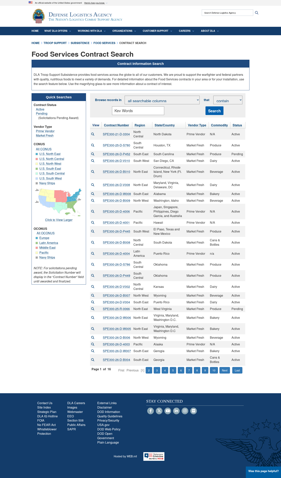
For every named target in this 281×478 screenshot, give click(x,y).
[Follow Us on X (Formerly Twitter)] (159, 411)
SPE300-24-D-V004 (116, 302)
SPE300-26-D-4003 (116, 344)
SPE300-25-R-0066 (116, 309)
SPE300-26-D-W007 (117, 351)
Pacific (44, 252)
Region (140, 125)
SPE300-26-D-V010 (116, 160)
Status (237, 125)
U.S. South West (50, 178)
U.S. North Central (51, 159)
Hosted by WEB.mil (125, 456)
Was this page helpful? (263, 471)
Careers (184, 31)
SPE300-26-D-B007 (116, 295)
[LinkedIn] (176, 411)
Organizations (122, 31)
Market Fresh (45, 135)
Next (224, 370)
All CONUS (44, 149)
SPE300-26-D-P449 (116, 275)
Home (35, 31)
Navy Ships (47, 183)
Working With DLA (90, 31)
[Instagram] (185, 411)
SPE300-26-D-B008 (116, 242)
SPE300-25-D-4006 (116, 211)
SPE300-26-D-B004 (116, 359)
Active (40, 109)
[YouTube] (167, 411)
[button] (96, 3)
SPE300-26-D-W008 (117, 194)
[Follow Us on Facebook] (150, 411)
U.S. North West (50, 163)
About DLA (208, 31)
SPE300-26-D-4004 (116, 253)
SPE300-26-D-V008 (116, 185)
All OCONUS (46, 233)
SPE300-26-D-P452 (116, 154)
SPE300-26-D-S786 (116, 264)
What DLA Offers (55, 31)
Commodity (219, 125)
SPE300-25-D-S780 (116, 145)
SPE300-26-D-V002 (116, 286)
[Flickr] (193, 411)
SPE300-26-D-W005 (117, 328)
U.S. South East (50, 168)
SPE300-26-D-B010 (116, 171)
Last (237, 370)
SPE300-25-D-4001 (116, 222)
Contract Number (116, 125)
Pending (41, 113)
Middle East (47, 247)
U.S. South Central (52, 173)
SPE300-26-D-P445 (116, 231)
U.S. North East (49, 154)
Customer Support (155, 31)
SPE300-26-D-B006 (116, 337)
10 (213, 370)
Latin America (48, 243)
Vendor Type (197, 125)
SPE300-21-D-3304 (116, 134)
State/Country (165, 125)
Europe (44, 238)
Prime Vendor (45, 131)
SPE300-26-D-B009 (116, 200)
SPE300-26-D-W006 (117, 317)
